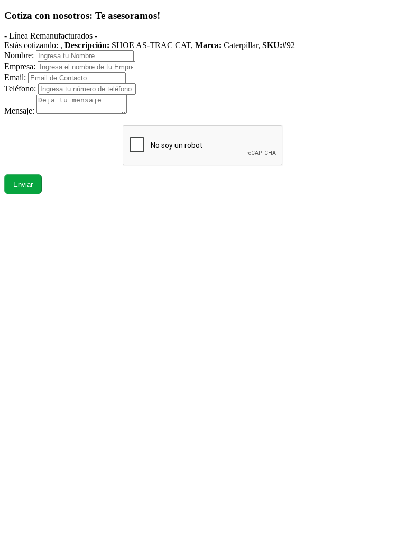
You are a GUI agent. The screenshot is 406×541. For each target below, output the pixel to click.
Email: (15, 77)
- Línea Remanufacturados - (50, 35)
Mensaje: (20, 110)
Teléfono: (20, 88)
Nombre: (19, 55)
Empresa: (19, 66)
